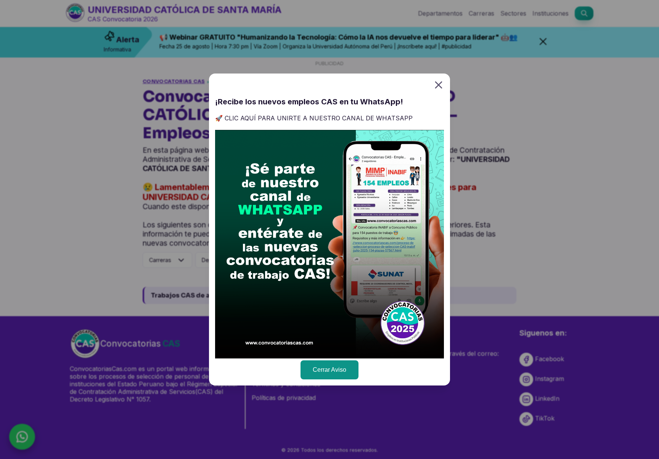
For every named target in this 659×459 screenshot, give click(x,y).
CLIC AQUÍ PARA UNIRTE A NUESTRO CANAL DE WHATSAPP (319, 118)
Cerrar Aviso (329, 369)
